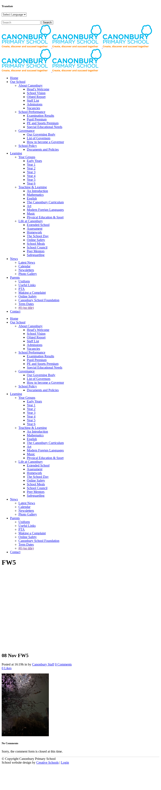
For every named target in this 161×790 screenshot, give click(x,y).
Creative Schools (47, 762)
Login (65, 762)
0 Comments (63, 664)
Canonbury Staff (43, 664)
